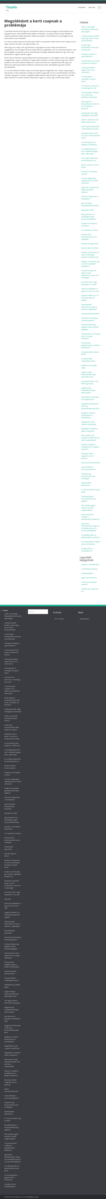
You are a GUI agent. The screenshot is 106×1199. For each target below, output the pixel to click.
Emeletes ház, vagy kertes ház (90, 590)
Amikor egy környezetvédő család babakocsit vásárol (90, 127)
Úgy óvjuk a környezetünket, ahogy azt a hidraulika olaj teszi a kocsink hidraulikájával (90, 527)
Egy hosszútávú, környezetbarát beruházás (90, 204)
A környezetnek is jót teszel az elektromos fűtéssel (90, 62)
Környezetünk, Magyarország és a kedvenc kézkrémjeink (90, 345)
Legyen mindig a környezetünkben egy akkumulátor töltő (88, 374)
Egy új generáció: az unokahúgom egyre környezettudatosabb (88, 216)
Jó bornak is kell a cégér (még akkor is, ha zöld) (89, 283)
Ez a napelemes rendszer (89, 230)
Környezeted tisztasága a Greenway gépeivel (89, 319)
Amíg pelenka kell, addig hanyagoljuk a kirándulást (89, 114)
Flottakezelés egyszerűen (89, 244)
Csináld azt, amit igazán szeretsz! (89, 173)
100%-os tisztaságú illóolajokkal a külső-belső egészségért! (89, 29)
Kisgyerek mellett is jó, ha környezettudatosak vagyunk (89, 297)
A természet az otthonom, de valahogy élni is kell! (90, 87)
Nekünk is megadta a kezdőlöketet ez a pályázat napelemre (90, 447)
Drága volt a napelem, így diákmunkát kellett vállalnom (89, 189)
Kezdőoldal (81, 7)
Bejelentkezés (84, 619)
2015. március (59, 619)
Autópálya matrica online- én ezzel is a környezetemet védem (90, 135)
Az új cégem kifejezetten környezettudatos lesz (89, 159)
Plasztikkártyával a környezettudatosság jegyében (88, 498)
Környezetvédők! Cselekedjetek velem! (88, 360)
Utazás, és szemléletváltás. (90, 564)
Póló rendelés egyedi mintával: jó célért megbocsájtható (88, 507)
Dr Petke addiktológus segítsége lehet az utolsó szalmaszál (89, 180)
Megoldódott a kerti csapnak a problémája (88, 423)
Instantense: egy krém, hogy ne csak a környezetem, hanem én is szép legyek (90, 274)
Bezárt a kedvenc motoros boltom (90, 166)
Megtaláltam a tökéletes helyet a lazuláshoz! (89, 430)
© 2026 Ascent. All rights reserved (14, 1197)
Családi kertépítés (87, 573)
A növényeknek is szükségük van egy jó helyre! (88, 79)
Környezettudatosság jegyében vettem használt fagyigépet (90, 327)
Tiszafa (11, 7)
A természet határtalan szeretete (89, 583)
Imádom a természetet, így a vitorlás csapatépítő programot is (90, 264)
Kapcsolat (91, 7)
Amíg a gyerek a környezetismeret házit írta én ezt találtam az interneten (90, 105)
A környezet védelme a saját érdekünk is (89, 55)
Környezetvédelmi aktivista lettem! (90, 353)
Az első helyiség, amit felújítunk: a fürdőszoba (89, 143)
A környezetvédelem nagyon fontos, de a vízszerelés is (88, 70)
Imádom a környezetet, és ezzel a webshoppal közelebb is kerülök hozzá (90, 254)
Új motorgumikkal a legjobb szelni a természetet (90, 543)
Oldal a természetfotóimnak (90, 463)
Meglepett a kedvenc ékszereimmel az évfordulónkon (88, 415)
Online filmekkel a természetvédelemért (88, 468)
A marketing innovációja (89, 569)
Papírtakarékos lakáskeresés (86, 484)
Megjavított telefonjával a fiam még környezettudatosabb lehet (90, 406)
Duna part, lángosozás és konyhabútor (89, 197)
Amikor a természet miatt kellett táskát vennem (89, 121)
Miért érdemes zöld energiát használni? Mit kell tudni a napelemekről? (90, 437)
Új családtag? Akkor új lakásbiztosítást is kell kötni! (90, 536)
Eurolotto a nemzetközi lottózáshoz (89, 224)
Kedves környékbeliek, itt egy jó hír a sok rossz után (90, 290)
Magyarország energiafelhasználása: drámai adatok (88, 390)
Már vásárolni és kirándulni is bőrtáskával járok (90, 398)
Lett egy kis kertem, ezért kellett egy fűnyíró (89, 382)
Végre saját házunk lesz (89, 578)
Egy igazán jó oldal (87, 210)
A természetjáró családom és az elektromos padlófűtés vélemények (90, 95)
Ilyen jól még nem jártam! (89, 248)
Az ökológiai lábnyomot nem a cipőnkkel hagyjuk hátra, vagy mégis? (89, 151)
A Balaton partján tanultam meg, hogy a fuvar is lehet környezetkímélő (90, 38)
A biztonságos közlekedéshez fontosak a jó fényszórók (90, 47)
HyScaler (36, 1197)
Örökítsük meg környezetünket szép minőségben (88, 476)
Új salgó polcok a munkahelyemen (87, 549)
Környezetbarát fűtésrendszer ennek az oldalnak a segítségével (89, 307)
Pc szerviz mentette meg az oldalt (90, 491)
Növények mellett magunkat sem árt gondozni (87, 456)
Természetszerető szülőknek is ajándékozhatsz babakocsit (90, 516)
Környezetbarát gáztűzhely (90, 314)
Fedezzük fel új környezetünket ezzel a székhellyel (89, 237)
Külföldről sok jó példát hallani (89, 366)
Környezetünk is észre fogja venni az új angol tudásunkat (90, 336)
